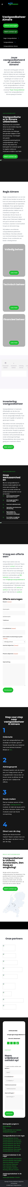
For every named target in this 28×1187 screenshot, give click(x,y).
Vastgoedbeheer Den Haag (11, 1145)
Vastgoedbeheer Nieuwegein (12, 1149)
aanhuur (5, 590)
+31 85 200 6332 (12, 1030)
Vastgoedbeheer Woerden (11, 1151)
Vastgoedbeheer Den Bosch (12, 1143)
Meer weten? (8, 447)
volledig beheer (15, 804)
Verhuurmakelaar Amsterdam (12, 1158)
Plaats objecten (10, 654)
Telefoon (6, 620)
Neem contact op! (10, 32)
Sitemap (6, 1181)
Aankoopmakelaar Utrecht (11, 1177)
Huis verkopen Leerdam (10, 1168)
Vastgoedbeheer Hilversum (11, 1147)
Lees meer (14, 273)
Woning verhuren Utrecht (11, 1169)
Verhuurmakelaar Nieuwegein (12, 1160)
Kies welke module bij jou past (12, 637)
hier (10, 750)
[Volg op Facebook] (8, 1043)
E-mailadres (9, 628)
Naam (7, 1068)
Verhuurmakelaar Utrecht (11, 1162)
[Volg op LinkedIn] (14, 1043)
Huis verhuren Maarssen (10, 1164)
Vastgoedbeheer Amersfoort (12, 1140)
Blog (4, 1128)
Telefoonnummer (10, 1085)
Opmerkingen (10, 1093)
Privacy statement (13, 1181)
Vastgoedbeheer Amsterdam (12, 1142)
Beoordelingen (7, 1126)
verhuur (18, 587)
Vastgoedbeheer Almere (10, 1138)
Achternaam (6, 616)
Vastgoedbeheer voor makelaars (12, 1130)
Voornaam (6, 609)
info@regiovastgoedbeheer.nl (16, 1034)
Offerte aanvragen (10, 26)
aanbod (19, 592)
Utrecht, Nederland (14, 1038)
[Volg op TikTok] (17, 1043)
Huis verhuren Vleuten (10, 1166)
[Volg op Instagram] (11, 1043)
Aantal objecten (10, 645)
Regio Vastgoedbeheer (17, 90)
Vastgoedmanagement (9, 1132)
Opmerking (6, 662)
